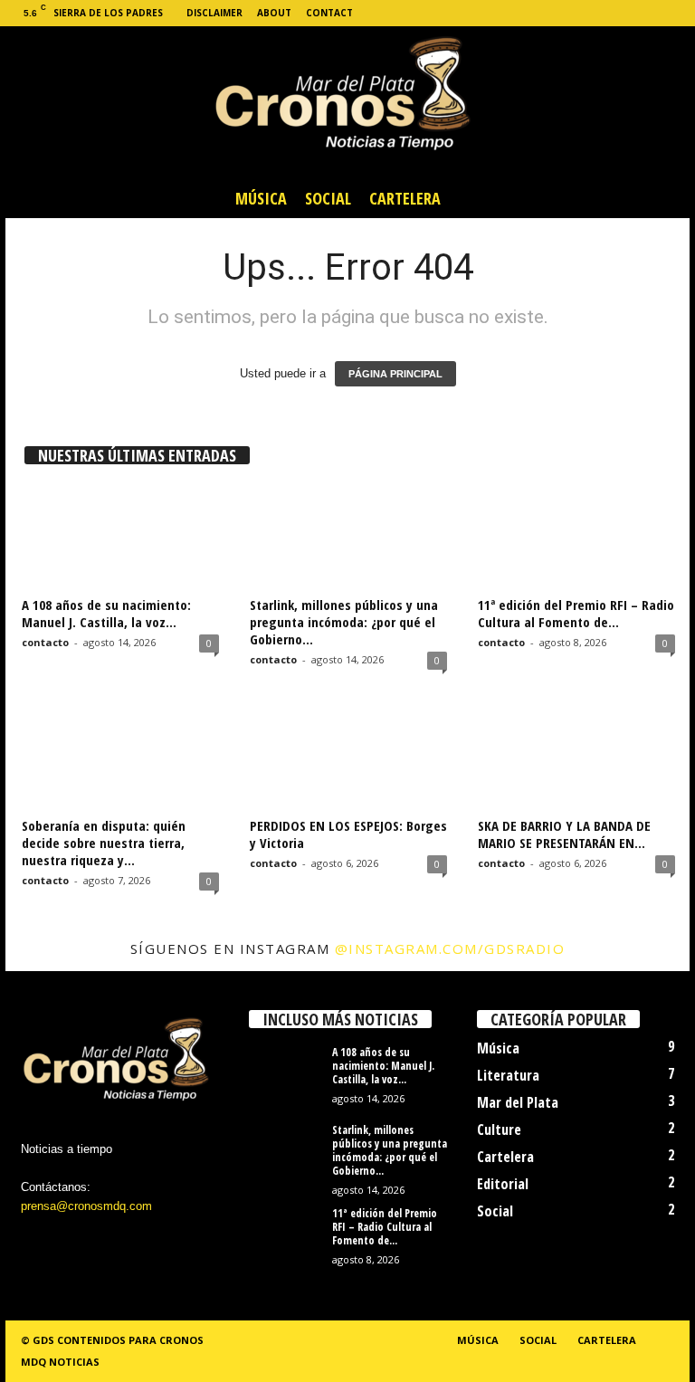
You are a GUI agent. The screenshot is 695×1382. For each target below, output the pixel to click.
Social (328, 198)
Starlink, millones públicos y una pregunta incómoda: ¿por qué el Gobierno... (344, 622)
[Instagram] (592, 13)
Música (261, 198)
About (274, 12)
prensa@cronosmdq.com (86, 1206)
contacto (45, 642)
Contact (329, 12)
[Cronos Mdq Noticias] (347, 102)
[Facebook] (564, 13)
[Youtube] (676, 13)
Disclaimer (214, 12)
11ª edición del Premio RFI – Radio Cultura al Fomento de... (576, 613)
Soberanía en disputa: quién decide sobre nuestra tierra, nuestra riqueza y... (104, 842)
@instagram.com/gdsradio (450, 948)
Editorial (502, 1184)
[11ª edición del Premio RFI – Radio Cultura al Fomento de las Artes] (576, 536)
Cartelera (405, 198)
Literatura (508, 1075)
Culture (499, 1129)
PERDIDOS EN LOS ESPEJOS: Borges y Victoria (348, 834)
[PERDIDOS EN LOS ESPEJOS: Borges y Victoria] (348, 757)
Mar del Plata (517, 1102)
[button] (662, 198)
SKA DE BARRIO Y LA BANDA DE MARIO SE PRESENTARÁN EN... (564, 834)
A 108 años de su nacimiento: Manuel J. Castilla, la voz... (106, 613)
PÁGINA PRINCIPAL (395, 373)
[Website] (648, 13)
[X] (620, 13)
